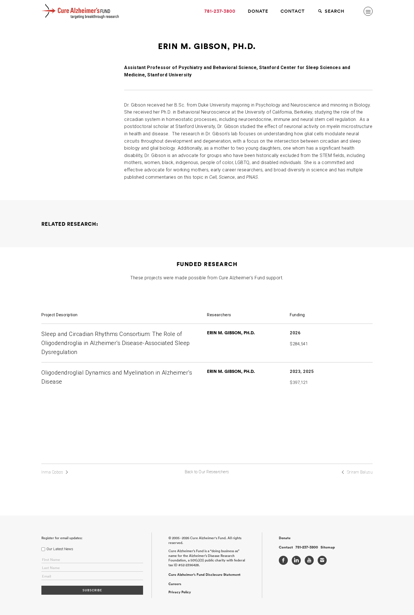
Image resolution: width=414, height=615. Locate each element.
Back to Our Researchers (207, 472)
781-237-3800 (219, 11)
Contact (293, 11)
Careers (174, 584)
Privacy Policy (179, 592)
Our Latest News (59, 549)
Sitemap (327, 547)
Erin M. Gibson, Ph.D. (231, 333)
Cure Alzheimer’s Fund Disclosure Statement (204, 574)
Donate (258, 11)
